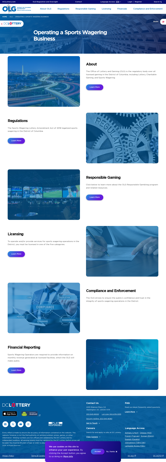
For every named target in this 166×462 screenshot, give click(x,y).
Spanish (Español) (132, 439)
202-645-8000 (92, 414)
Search (157, 2)
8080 (110, 419)
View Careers (92, 437)
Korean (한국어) (147, 436)
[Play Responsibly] (55, 424)
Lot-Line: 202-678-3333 (111, 414)
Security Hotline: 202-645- (97, 419)
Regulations (63, 9)
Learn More (95, 87)
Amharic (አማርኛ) (132, 433)
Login (130, 2)
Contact (78, 2)
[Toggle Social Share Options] (163, 22)
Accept (98, 451)
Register (138, 2)
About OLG (45, 9)
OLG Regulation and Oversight (45, 2)
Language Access (107, 2)
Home (4, 16)
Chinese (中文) (146, 433)
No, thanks (110, 452)
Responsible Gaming (86, 9)
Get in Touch (91, 423)
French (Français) (132, 436)
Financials (122, 9)
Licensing (106, 9)
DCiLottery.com (8, 2)
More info (68, 457)
